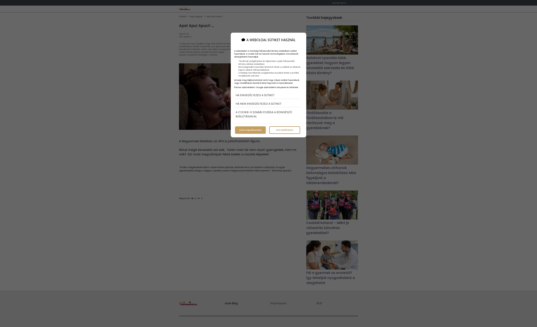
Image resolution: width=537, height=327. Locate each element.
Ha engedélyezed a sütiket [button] (255, 95)
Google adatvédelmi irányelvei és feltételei (277, 87)
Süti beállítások (284, 130)
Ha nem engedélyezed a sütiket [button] (258, 104)
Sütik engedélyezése (250, 130)
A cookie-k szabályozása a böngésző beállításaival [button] (264, 114)
